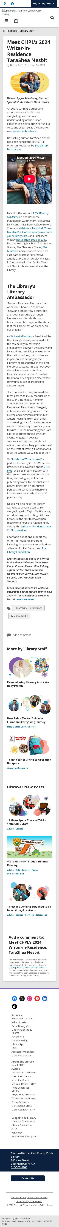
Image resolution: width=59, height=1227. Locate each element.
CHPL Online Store (21, 1105)
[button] (4, 3)
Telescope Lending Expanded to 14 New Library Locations (29, 908)
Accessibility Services (23, 1051)
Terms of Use (18, 1197)
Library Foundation (21, 1125)
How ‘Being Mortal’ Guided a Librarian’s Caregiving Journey (26, 720)
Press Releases (20, 1102)
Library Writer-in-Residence (28, 608)
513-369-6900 (19, 1167)
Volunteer (16, 1132)
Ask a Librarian (19, 1022)
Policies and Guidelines (23, 1072)
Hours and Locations (22, 1018)
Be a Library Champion (23, 1136)
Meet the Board (20, 1080)
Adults (10, 828)
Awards (15, 1068)
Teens (35, 870)
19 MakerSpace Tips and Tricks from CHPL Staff (26, 822)
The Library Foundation (26, 550)
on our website (25, 599)
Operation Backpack (17, 768)
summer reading (15, 873)
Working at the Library (23, 1098)
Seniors (19, 828)
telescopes (41, 915)
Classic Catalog (19, 1040)
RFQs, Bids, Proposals (23, 1094)
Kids (18, 870)
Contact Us (28, 1178)
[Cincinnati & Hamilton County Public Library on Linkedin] (44, 998)
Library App (17, 1044)
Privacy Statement (37, 1197)
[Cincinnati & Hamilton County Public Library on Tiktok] (14, 1006)
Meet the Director (21, 1076)
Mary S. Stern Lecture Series (21, 726)
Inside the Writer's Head (26, 459)
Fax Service (17, 1036)
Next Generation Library (20, 1089)
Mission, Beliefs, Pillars (23, 1083)
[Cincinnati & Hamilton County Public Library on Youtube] (37, 998)
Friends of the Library (23, 1121)
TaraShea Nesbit (19, 616)
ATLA (14, 1128)
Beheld (25, 228)
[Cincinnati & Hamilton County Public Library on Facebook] (14, 998)
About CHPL (18, 1064)
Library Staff (27, 30)
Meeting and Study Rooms (21, 1031)
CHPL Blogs (10, 30)
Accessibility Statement (29, 1201)
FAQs (14, 1047)
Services (29, 915)
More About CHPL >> (23, 1109)
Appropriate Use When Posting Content (27, 967)
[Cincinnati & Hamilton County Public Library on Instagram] (29, 998)
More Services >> (21, 1055)
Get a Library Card (21, 1026)
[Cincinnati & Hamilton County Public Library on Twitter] (22, 998)
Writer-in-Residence (24, 131)
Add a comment (22, 635)
